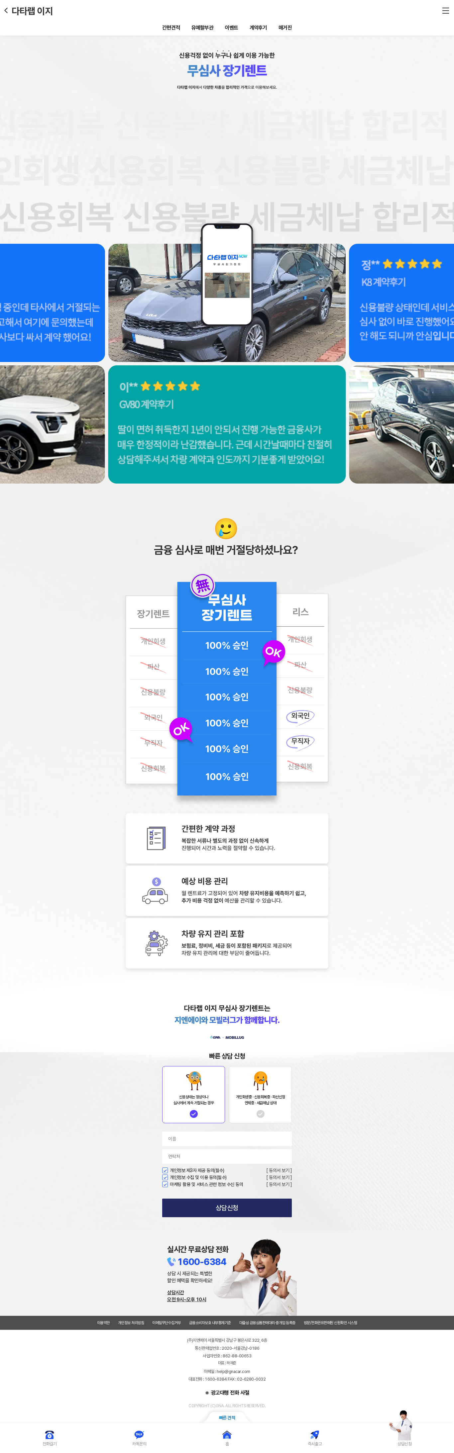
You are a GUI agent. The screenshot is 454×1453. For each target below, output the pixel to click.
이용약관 (103, 1323)
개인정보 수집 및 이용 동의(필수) (198, 1177)
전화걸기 (50, 1443)
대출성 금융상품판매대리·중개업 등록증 (267, 1323)
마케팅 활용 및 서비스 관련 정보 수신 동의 (206, 1184)
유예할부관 (202, 28)
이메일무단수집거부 (166, 1323)
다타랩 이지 (32, 11)
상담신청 (227, 1208)
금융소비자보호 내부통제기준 (210, 1323)
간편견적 (171, 28)
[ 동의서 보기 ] (279, 1170)
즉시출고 (315, 1443)
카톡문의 (139, 1443)
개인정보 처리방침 (131, 1323)
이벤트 (231, 28)
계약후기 (258, 28)
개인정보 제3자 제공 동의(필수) (197, 1170)
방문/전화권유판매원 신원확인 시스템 (330, 1323)
